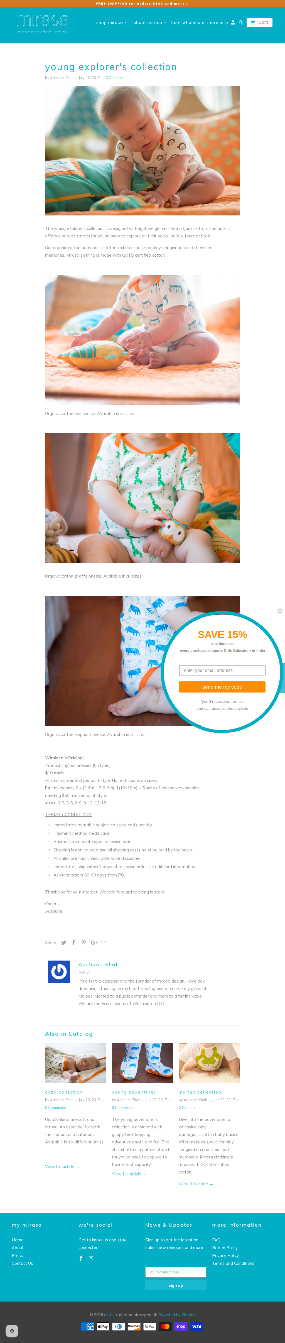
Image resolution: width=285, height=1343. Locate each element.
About (18, 1247)
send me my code (222, 687)
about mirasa (149, 22)
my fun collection (200, 1092)
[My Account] (233, 23)
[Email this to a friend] (102, 942)
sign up (176, 1285)
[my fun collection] (209, 1084)
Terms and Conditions (233, 1263)
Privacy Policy (225, 1255)
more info (217, 22)
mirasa (110, 1314)
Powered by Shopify (176, 1314)
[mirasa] (42, 23)
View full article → (62, 1166)
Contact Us (22, 1263)
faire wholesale (188, 22)
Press (17, 1255)
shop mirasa (111, 22)
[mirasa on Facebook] (81, 1258)
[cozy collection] (75, 1084)
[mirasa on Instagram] (92, 1258)
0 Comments (116, 77)
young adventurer (134, 1092)
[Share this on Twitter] (62, 942)
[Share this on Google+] (92, 942)
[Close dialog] (280, 610)
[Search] (241, 23)
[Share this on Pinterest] (82, 942)
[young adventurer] (142, 1084)
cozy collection (64, 1092)
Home (18, 1240)
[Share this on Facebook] (72, 942)
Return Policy (225, 1247)
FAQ (216, 1240)
